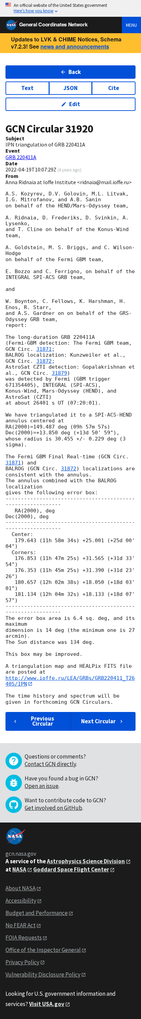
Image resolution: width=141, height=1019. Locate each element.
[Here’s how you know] (70, 8)
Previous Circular (42, 721)
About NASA (20, 888)
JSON (70, 88)
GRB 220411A (20, 157)
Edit (74, 104)
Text (27, 88)
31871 (44, 349)
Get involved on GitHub (53, 808)
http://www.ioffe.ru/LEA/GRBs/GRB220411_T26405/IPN (70, 681)
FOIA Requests (23, 937)
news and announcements (74, 46)
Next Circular (98, 721)
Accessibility (20, 900)
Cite (113, 88)
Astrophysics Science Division (86, 861)
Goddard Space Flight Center (71, 869)
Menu (131, 25)
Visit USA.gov (46, 1004)
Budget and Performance (36, 913)
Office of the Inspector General (43, 950)
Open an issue (42, 786)
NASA (19, 869)
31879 (59, 373)
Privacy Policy (22, 962)
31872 (44, 361)
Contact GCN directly (50, 764)
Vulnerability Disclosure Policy (42, 974)
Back (74, 72)
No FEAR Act (20, 925)
